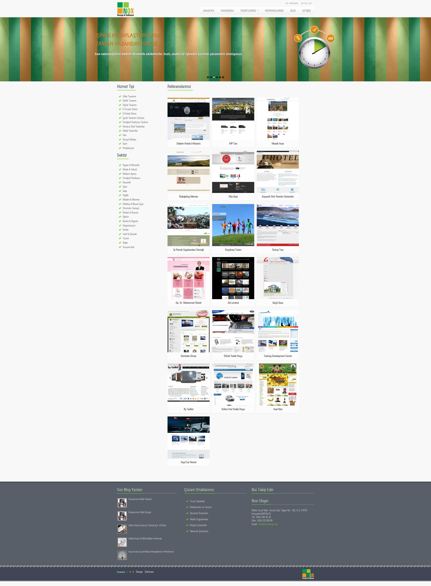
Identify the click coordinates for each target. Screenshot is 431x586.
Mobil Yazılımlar (130, 130)
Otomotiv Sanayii (131, 208)
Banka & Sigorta (130, 221)
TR (305, 3)
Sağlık (125, 195)
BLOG (293, 10)
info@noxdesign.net (268, 524)
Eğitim (126, 216)
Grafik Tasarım (129, 100)
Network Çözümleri (199, 531)
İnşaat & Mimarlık (131, 165)
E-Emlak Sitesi (129, 113)
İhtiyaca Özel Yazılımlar (134, 126)
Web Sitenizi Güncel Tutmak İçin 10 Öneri (147, 525)
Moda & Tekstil (130, 169)
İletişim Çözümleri (198, 525)
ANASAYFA (208, 10)
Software (149, 572)
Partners (293, 3)
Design (139, 572)
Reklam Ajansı (129, 174)
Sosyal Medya (129, 139)
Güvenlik (127, 182)
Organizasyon (129, 225)
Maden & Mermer (131, 199)
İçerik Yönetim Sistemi (133, 118)
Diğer (125, 242)
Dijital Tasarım (130, 105)
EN (310, 3)
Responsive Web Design (140, 512)
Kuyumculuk (128, 247)
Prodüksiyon (128, 148)
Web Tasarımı (129, 96)
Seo (124, 135)
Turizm (126, 238)
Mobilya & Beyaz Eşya (133, 204)
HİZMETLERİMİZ (249, 10)
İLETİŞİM (306, 10)
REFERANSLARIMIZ (274, 10)
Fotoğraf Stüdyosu (131, 178)
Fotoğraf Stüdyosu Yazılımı (135, 122)
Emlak (125, 229)
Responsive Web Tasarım (140, 499)
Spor (125, 186)
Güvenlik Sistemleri (199, 513)
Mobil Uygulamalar (199, 519)
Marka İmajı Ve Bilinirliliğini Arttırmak (145, 538)
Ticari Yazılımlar (197, 501)
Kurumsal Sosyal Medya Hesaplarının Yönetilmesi (151, 551)
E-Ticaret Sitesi (130, 109)
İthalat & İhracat (130, 212)
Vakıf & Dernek (130, 234)
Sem (125, 143)
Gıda (125, 191)
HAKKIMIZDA (227, 10)
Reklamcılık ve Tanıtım (201, 507)
